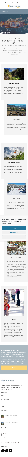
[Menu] (25, 11)
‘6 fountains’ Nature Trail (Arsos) (11, 415)
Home (2, 30)
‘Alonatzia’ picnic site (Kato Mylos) (11, 422)
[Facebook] (1, 2)
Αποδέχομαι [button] (14, 228)
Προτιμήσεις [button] (14, 237)
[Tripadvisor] (3, 2)
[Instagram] (5, 2)
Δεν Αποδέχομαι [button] (14, 232)
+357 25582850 (22, 2)
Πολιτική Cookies (6, 223)
